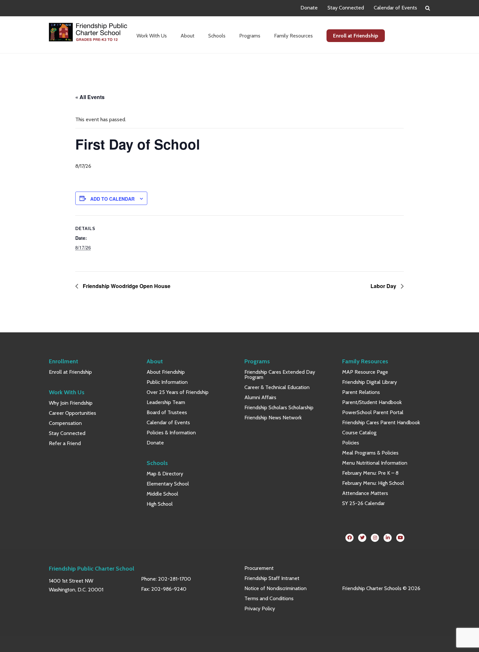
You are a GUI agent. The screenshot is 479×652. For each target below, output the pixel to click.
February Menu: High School (373, 483)
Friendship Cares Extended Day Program (279, 374)
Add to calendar (112, 199)
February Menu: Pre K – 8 (370, 473)
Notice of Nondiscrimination (275, 588)
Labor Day (384, 286)
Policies (350, 443)
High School (160, 504)
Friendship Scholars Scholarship (278, 407)
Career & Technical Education (277, 387)
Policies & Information (171, 432)
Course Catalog (359, 432)
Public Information (167, 382)
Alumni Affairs (260, 397)
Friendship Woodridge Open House (125, 286)
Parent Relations (361, 392)
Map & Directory (165, 474)
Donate (309, 8)
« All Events (90, 97)
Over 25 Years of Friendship (178, 392)
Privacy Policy (259, 608)
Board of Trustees (167, 412)
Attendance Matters (365, 493)
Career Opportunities (72, 413)
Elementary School (168, 484)
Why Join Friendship (71, 403)
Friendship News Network (273, 417)
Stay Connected (345, 8)
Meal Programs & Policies (370, 453)
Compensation (65, 423)
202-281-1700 (174, 579)
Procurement (259, 568)
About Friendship (166, 372)
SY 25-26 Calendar (363, 503)
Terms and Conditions (269, 598)
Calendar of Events (395, 8)
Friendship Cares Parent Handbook (381, 422)
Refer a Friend (65, 443)
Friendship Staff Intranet (271, 578)
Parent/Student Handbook (372, 402)
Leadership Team (166, 402)
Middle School (162, 494)
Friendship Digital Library (369, 382)
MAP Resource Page (365, 372)
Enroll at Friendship (70, 372)
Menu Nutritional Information (374, 463)
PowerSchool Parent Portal (372, 412)
